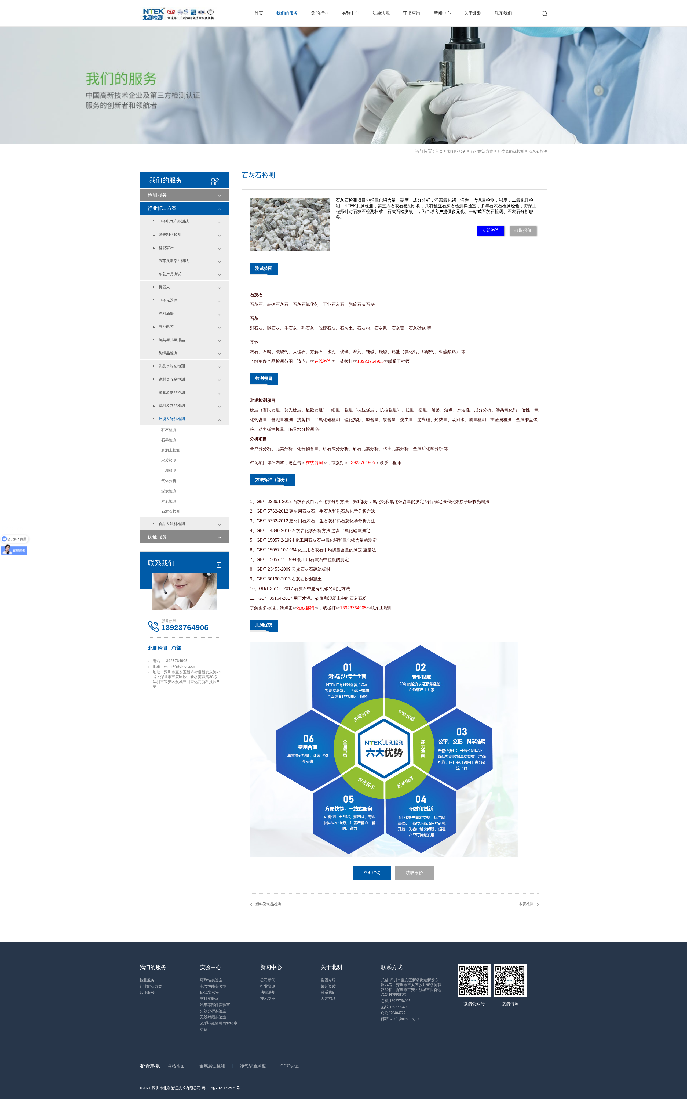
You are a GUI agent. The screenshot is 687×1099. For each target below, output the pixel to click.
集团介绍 (328, 980)
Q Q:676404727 (393, 1013)
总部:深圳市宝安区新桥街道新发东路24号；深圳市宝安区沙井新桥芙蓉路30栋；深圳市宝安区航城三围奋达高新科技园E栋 (411, 987)
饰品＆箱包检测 (172, 366)
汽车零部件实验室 (215, 1005)
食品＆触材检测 (172, 524)
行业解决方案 (482, 151)
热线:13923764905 (395, 1007)
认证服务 (157, 537)
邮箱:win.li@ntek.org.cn (400, 1019)
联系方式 (392, 967)
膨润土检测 (170, 450)
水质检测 (168, 460)
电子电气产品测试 (174, 221)
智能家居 (166, 247)
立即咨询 (490, 230)
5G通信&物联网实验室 (218, 1023)
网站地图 (176, 1066)
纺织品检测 (168, 353)
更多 (203, 1030)
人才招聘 (328, 999)
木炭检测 (168, 501)
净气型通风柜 (253, 1066)
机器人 (164, 287)
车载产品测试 (170, 274)
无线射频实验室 (213, 1017)
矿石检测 (168, 430)
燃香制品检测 (170, 234)
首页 (258, 13)
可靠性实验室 (211, 980)
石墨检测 (168, 440)
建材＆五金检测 (172, 379)
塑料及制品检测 (172, 405)
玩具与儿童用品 (172, 340)
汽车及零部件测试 (174, 261)
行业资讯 (267, 986)
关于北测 (472, 13)
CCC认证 (289, 1066)
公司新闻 (267, 980)
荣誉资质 (328, 986)
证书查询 (411, 13)
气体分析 (168, 481)
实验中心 (350, 13)
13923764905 (370, 361)
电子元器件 (168, 300)
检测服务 (157, 195)
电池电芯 (166, 326)
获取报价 (523, 230)
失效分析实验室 (213, 1011)
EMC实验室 (209, 992)
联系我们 (503, 13)
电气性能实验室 (213, 986)
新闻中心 (442, 13)
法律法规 (381, 13)
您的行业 (319, 13)
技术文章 (267, 999)
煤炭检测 (168, 491)
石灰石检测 (538, 151)
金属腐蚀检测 (212, 1066)
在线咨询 (322, 361)
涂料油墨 (166, 313)
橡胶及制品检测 (172, 392)
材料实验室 (209, 999)
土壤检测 (168, 470)
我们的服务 (287, 13)
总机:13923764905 (395, 1001)
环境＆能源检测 (511, 151)
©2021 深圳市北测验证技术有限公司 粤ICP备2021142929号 (190, 1088)
